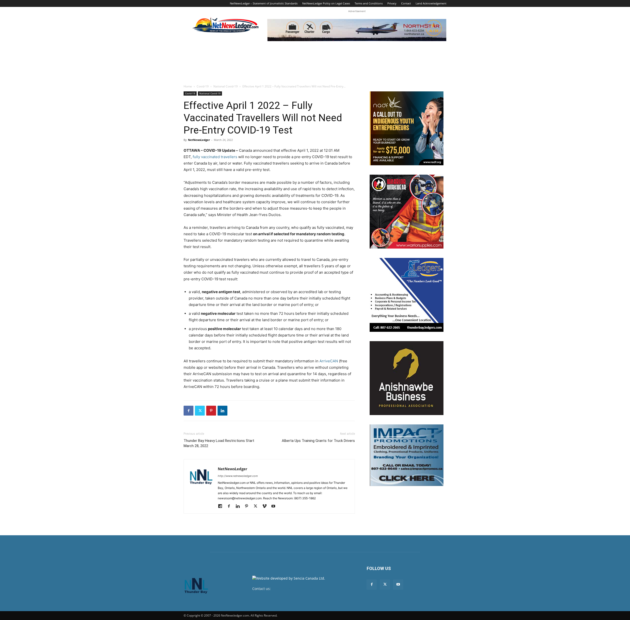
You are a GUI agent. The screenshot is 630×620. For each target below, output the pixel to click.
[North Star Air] (356, 30)
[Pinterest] (211, 411)
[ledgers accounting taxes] (406, 295)
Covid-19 (203, 86)
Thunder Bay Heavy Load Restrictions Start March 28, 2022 (219, 443)
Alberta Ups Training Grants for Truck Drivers (318, 440)
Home (188, 86)
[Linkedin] (222, 411)
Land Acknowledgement (431, 3)
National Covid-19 (225, 86)
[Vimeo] (266, 506)
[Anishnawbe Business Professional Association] (406, 378)
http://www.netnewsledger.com (238, 476)
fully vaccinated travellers (215, 156)
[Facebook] (188, 411)
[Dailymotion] (222, 506)
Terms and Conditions (369, 3)
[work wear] (406, 212)
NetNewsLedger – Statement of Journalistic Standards (264, 3)
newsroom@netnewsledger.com (298, 588)
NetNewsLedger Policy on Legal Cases (326, 3)
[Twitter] (200, 411)
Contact (406, 3)
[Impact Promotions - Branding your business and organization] (406, 455)
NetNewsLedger (199, 140)
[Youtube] (275, 506)
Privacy (391, 3)
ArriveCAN (328, 361)
